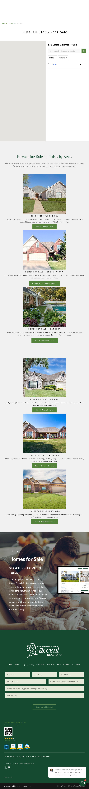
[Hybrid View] (81, 64)
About (58, 665)
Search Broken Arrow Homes (44, 284)
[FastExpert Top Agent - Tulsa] (13, 747)
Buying (25, 665)
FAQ (72, 665)
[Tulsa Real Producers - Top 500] (6, 747)
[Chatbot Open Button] (82, 782)
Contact (66, 665)
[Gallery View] (85, 64)
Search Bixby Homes (44, 227)
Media (78, 665)
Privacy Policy (61, 786)
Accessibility (8, 777)
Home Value (40, 665)
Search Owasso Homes (44, 466)
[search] (65, 51)
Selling (32, 665)
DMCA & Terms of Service (76, 786)
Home (11, 665)
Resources (50, 665)
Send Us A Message (44, 707)
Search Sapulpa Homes (44, 522)
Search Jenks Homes (44, 410)
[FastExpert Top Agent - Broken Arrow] (20, 747)
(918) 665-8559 (44, 757)
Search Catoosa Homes (44, 341)
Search (17, 665)
